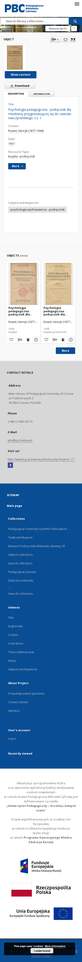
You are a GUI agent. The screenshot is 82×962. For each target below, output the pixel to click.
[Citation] (73, 39)
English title (15, 626)
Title (11, 618)
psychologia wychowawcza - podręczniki (37, 210)
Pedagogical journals (22, 572)
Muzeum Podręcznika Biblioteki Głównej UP (36, 546)
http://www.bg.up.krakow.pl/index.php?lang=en (39, 459)
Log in (12, 739)
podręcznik (27, 156)
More (65, 351)
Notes (12, 661)
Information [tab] (41, 93)
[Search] (75, 21)
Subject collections (20, 555)
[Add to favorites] (65, 39)
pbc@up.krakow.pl (20, 440)
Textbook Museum (20, 537)
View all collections (20, 594)
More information (55, 946)
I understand (42, 951)
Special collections (20, 563)
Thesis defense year (21, 652)
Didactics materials (20, 580)
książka (13, 156)
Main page (14, 506)
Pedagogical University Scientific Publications (37, 529)
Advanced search (58, 28)
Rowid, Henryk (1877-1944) (26, 131)
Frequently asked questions (26, 693)
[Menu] (77, 3)
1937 (11, 144)
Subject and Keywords (22, 669)
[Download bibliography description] (19, 340)
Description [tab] (16, 93)
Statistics (14, 711)
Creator (13, 635)
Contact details (18, 702)
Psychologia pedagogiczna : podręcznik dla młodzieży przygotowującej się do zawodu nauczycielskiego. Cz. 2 (58, 311)
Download (21, 86)
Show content (21, 75)
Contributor (16, 643)
